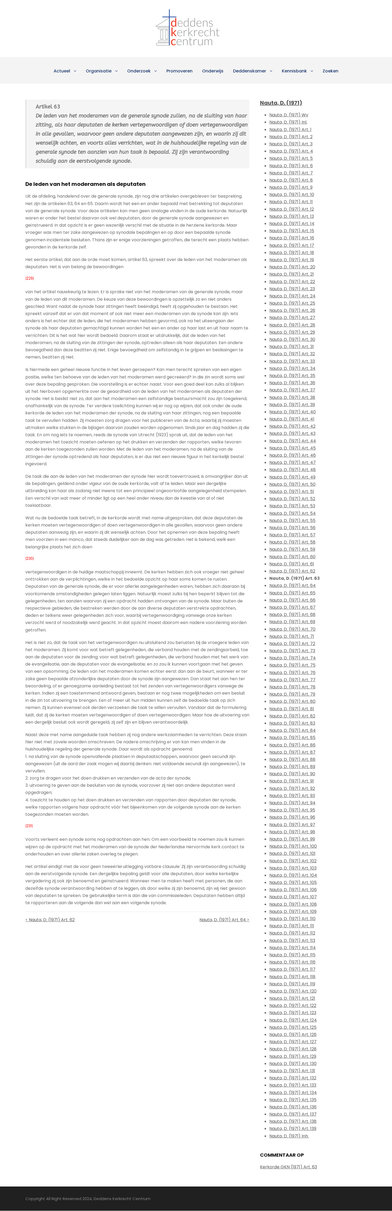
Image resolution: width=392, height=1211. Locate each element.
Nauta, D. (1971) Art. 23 (292, 289)
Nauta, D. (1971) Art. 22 (292, 282)
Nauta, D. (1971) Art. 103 (293, 868)
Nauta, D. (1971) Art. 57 (292, 535)
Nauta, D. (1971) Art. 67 (292, 607)
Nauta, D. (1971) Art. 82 (292, 716)
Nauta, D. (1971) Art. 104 (293, 875)
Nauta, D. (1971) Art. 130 (293, 1064)
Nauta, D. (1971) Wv (288, 115)
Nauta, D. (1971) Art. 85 (292, 738)
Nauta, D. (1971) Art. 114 (292, 948)
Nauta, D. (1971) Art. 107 (293, 897)
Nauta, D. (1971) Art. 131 (292, 1071)
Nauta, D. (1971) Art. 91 (291, 781)
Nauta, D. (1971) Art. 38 (292, 397)
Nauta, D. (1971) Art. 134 (293, 1093)
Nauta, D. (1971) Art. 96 (292, 817)
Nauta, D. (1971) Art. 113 (292, 940)
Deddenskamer (249, 71)
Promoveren (179, 71)
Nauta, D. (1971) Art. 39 (292, 405)
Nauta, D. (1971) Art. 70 (292, 629)
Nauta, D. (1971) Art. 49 (292, 477)
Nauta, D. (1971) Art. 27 (292, 318)
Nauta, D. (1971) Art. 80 (292, 701)
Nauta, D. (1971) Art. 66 (292, 600)
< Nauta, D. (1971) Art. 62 (50, 920)
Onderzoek (139, 71)
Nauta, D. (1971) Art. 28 (292, 325)
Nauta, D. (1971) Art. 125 (293, 1027)
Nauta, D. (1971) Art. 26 (292, 310)
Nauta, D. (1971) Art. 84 (292, 730)
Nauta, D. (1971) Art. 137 (293, 1114)
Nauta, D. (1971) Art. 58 (292, 542)
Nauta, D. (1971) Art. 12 (291, 209)
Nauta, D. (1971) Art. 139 (292, 1129)
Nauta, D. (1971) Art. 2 (291, 137)
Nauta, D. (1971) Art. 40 (292, 412)
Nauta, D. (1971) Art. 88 (292, 759)
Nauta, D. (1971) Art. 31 (291, 347)
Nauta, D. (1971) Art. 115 (292, 955)
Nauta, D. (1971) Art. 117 (292, 969)
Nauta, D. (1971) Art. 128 (293, 1049)
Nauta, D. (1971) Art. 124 (293, 1020)
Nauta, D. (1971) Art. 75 (292, 665)
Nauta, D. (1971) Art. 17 (291, 245)
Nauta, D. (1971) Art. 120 (293, 991)
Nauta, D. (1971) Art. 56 (292, 528)
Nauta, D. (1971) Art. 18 (291, 253)
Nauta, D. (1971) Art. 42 (292, 426)
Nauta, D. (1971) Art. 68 (292, 614)
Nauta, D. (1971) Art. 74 (292, 658)
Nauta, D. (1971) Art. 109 (293, 911)
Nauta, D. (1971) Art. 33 (292, 361)
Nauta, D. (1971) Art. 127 (293, 1042)
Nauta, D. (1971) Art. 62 (292, 571)
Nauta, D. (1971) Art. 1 (290, 130)
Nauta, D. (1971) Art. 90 (292, 774)
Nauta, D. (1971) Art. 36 (292, 383)
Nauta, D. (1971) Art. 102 (293, 861)
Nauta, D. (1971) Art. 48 (292, 470)
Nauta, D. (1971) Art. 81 (291, 709)
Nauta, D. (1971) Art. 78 (292, 687)
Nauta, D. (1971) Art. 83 (292, 723)
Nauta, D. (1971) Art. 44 (292, 441)
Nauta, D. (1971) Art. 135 (293, 1100)
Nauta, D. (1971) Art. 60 (292, 557)
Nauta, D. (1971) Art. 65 (292, 593)
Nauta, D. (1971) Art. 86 (292, 745)
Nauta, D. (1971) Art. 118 (292, 977)
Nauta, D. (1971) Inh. (289, 1136)
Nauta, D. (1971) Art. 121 (292, 998)
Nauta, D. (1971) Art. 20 (292, 267)
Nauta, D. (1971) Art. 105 (293, 882)
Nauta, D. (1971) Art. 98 (292, 832)
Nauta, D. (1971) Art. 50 (292, 484)
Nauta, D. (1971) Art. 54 (292, 513)
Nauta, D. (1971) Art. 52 (292, 499)
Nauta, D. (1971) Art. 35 (292, 376)
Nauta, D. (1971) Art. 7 (291, 173)
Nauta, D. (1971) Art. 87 (292, 752)
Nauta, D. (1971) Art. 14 (291, 224)
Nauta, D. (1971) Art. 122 (292, 1005)
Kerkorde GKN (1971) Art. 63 (288, 1167)
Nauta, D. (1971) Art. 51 (291, 491)
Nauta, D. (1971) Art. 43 (292, 433)
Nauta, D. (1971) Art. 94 (292, 803)
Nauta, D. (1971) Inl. (288, 122)
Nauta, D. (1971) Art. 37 (292, 390)
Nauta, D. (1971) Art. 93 (292, 796)
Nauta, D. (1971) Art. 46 (292, 455)
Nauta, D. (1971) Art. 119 (292, 984)
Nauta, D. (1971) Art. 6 (291, 166)
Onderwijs (212, 71)
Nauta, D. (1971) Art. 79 (292, 694)
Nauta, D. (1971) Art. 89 (292, 767)
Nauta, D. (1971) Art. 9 (291, 187)
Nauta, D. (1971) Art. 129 (292, 1056)
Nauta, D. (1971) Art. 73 (292, 651)
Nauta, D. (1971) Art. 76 (292, 673)
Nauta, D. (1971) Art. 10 (291, 194)
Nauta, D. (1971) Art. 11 (291, 202)
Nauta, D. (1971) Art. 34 (292, 368)
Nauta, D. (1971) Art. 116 (292, 962)
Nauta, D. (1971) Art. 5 (291, 158)
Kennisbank (294, 71)
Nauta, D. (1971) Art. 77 (292, 680)
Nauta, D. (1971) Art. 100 (293, 846)
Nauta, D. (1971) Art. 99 (292, 839)
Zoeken (330, 71)
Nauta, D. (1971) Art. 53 (292, 506)
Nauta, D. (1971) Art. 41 (291, 419)
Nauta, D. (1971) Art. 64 (292, 585)
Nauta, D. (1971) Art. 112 (292, 933)
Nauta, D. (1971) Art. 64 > (224, 920)
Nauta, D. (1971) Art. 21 (291, 274)
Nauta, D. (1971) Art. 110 (292, 919)
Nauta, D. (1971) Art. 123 (292, 1013)
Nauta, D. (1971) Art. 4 (291, 151)
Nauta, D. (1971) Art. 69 (292, 622)
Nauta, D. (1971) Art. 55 (292, 520)
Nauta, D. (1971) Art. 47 (292, 462)
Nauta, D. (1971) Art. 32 (292, 354)
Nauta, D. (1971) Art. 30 (292, 339)
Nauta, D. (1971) (281, 103)
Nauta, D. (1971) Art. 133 (292, 1085)
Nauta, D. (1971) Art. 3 (291, 144)
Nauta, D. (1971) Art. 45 (292, 448)
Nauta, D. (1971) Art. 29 (292, 332)
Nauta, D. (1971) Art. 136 (293, 1107)
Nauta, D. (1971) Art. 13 (291, 216)
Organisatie (98, 71)
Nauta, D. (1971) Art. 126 (293, 1034)
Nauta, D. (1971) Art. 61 (291, 564)
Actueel (62, 71)
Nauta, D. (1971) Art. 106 (293, 890)
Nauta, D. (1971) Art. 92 (292, 788)
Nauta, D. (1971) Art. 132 (292, 1078)
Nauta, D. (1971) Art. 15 (291, 231)
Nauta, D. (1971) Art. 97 (292, 825)
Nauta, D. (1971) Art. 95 (292, 810)
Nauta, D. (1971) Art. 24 (292, 296)
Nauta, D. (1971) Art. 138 (293, 1121)
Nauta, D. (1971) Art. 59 (292, 549)
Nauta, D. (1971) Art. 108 (293, 904)
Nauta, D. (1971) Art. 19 (291, 260)
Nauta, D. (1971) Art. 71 (291, 636)
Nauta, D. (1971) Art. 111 (291, 926)
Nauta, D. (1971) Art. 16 (291, 238)
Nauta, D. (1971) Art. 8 (291, 180)
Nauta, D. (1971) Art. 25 (292, 303)
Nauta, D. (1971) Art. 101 (292, 853)
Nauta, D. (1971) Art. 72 (292, 644)
